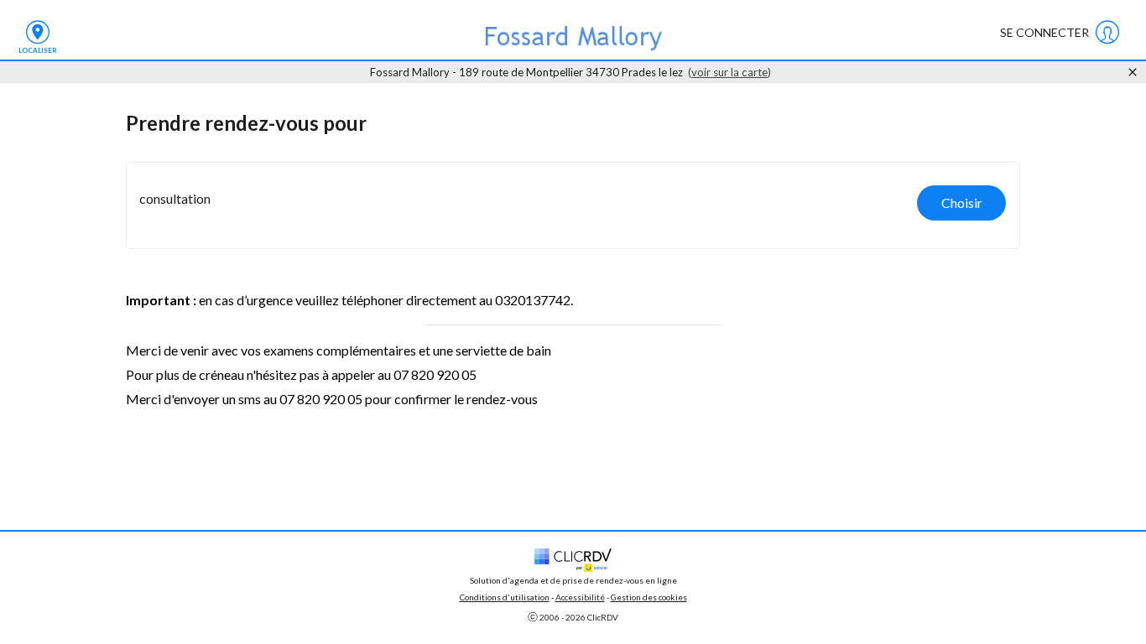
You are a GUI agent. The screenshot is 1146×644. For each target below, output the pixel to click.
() (729, 72)
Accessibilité (580, 597)
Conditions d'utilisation (505, 597)
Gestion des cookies (649, 597)
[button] (573, 205)
